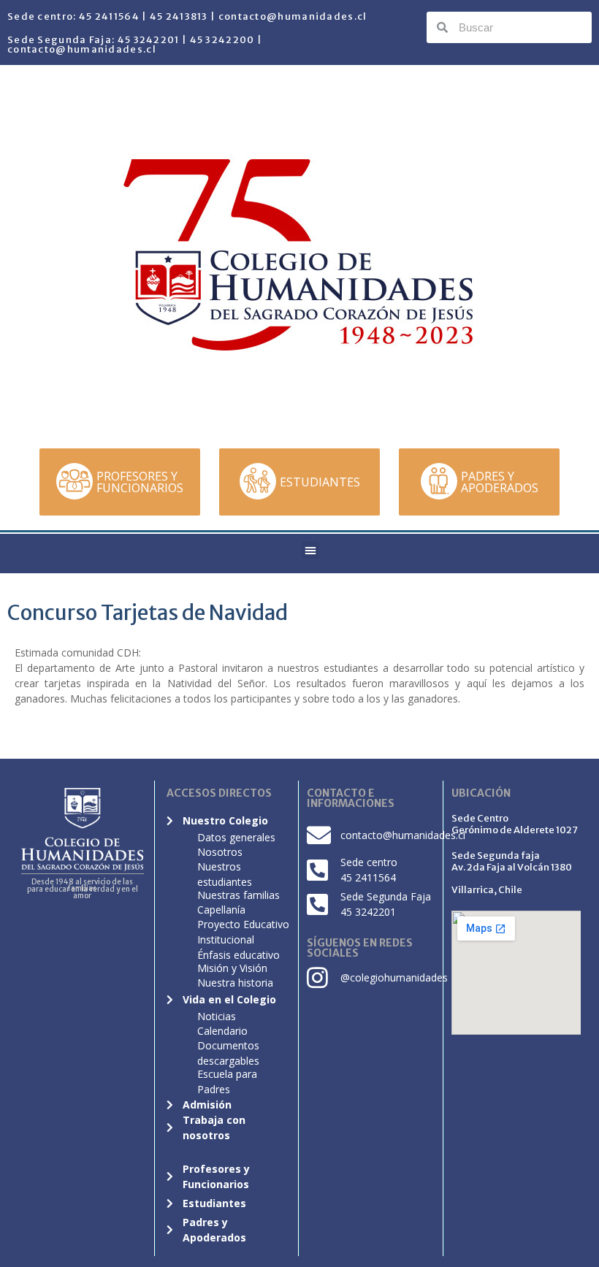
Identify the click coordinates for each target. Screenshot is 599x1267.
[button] (310, 550)
